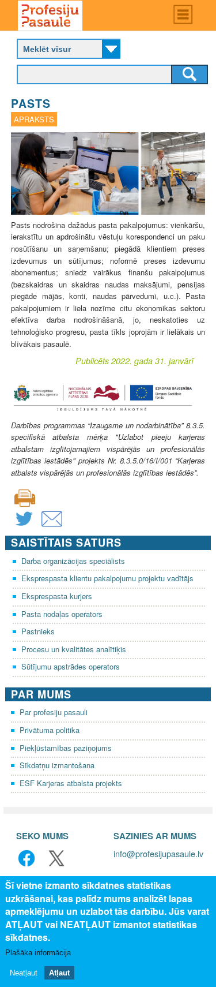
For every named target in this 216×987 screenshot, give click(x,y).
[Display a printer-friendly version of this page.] (24, 496)
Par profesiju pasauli (54, 711)
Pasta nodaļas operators (62, 613)
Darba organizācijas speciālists (73, 560)
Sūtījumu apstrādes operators (70, 666)
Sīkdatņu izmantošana (57, 765)
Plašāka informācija (38, 952)
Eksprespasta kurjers (56, 595)
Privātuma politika (49, 729)
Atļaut (59, 973)
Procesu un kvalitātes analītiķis (73, 649)
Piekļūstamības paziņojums (66, 747)
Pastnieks (38, 631)
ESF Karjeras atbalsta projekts (71, 782)
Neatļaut (23, 973)
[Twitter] (24, 526)
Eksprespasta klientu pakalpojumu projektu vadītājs (107, 578)
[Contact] (51, 526)
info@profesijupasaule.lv (158, 853)
